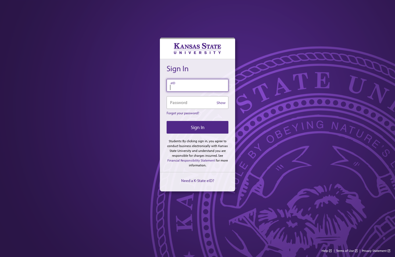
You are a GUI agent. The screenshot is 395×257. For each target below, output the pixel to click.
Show (221, 102)
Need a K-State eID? (197, 180)
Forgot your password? (183, 113)
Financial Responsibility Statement (191, 160)
